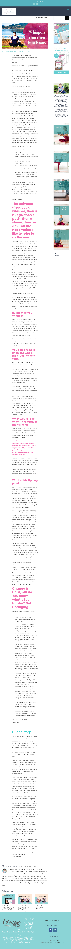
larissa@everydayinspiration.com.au (43, 1)
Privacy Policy (56, 920)
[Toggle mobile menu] (68, 9)
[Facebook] (50, 930)
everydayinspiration (28, 866)
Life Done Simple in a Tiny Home (41, 906)
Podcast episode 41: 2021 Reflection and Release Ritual (8, 907)
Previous (40, 17)
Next (45, 17)
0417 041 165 (55, 940)
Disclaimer (48, 920)
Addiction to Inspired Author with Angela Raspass (23, 907)
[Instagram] (55, 930)
